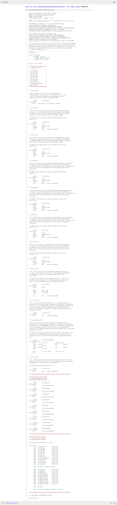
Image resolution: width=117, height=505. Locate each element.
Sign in (114, 2)
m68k (72, 6)
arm (31, 6)
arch (68, 6)
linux (34, 6)
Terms (15, 503)
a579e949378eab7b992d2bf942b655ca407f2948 (50, 6)
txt (111, 502)
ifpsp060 (77, 6)
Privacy (11, 503)
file (53, 10)
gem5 (27, 6)
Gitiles (8, 503)
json (114, 502)
